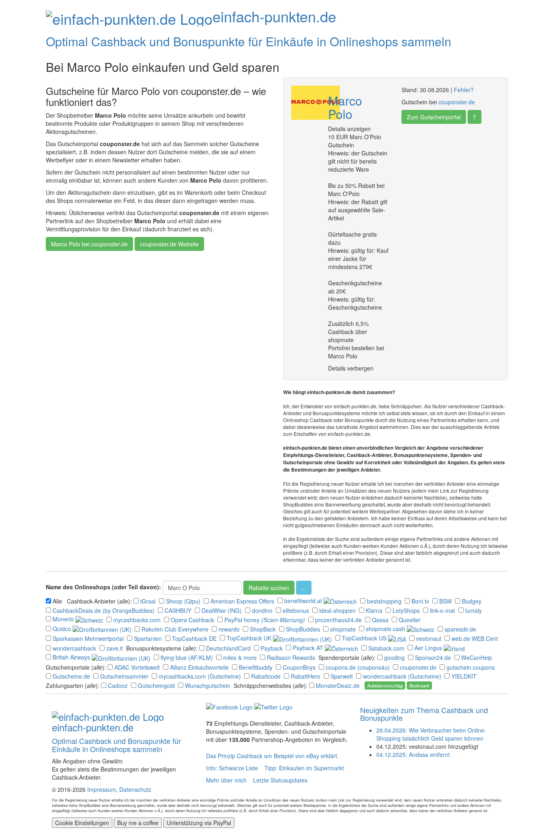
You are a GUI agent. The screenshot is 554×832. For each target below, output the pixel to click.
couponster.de (456, 102)
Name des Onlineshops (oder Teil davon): (103, 587)
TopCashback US (365, 638)
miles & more (240, 657)
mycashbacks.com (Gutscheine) (201, 676)
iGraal (148, 601)
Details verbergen (351, 368)
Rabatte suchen (269, 588)
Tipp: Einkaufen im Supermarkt (304, 768)
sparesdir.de (461, 629)
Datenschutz (135, 789)
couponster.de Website (169, 244)
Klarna (375, 610)
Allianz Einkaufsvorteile (200, 667)
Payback (272, 648)
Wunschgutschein (208, 685)
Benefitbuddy (256, 667)
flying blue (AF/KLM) (188, 657)
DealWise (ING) (222, 610)
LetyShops (407, 610)
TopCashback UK (250, 638)
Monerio (64, 619)
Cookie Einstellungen (82, 823)
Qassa (381, 620)
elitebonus (297, 610)
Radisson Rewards (292, 657)
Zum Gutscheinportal (434, 117)
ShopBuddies (304, 629)
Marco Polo (345, 107)
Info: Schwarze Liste (232, 768)
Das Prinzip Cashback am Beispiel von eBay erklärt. (272, 756)
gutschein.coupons (471, 667)
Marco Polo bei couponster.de (89, 244)
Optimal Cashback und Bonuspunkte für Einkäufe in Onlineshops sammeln (248, 41)
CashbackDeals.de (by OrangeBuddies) (104, 610)
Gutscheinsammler (125, 676)
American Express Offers (243, 601)
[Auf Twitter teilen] (273, 706)
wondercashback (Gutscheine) (403, 676)
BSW (446, 601)
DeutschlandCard (229, 648)
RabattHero (306, 676)
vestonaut (429, 638)
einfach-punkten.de (274, 16)
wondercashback (75, 648)
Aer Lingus (429, 648)
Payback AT (309, 648)
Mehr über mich (226, 780)
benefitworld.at (304, 601)
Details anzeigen (349, 129)
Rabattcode (266, 676)
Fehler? (464, 90)
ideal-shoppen (338, 610)
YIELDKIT (464, 676)
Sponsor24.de (434, 657)
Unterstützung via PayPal (199, 823)
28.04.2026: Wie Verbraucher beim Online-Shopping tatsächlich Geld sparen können (431, 734)
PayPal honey (242, 620)
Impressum (101, 789)
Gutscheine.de (72, 676)
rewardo (230, 629)
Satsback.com (387, 648)
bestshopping (385, 601)
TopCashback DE (195, 638)
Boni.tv (421, 601)
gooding (395, 657)
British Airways (72, 657)
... (303, 588)
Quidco (63, 629)
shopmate (343, 629)
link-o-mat (443, 610)
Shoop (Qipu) (184, 601)
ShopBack (263, 629)
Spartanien (148, 638)
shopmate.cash (386, 629)
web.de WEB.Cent (475, 638)
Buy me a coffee (138, 823)
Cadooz (118, 685)
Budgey (472, 601)
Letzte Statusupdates (280, 780)
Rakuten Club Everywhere (176, 629)
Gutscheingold (157, 685)
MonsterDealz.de (338, 685)
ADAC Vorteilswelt (137, 667)
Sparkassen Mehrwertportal (89, 638)
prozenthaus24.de (339, 620)
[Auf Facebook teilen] (229, 706)
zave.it (115, 648)
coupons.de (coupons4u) (358, 667)
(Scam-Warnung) (283, 620)
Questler (410, 620)
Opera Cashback (193, 620)
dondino (263, 610)
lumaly (474, 610)
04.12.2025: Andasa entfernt (413, 754)
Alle (58, 601)
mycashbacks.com (137, 620)
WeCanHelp (477, 657)
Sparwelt (342, 676)
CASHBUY (179, 610)
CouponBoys (300, 667)
